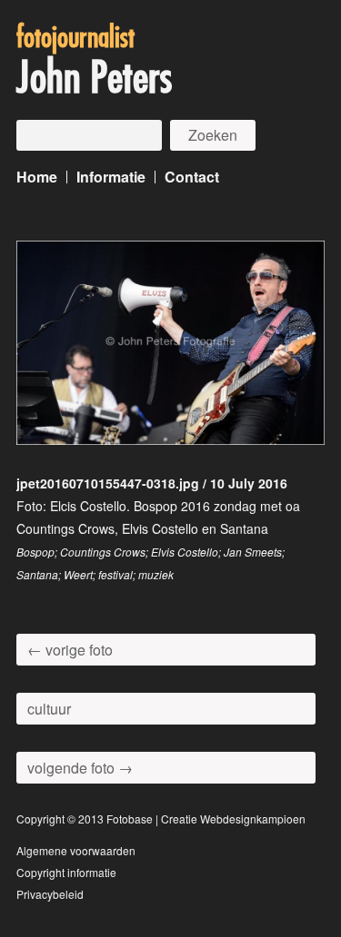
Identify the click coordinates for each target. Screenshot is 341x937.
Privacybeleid (50, 894)
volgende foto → (80, 767)
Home (36, 176)
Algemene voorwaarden (75, 850)
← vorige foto (70, 649)
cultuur (49, 708)
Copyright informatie (66, 872)
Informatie (110, 176)
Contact (192, 176)
